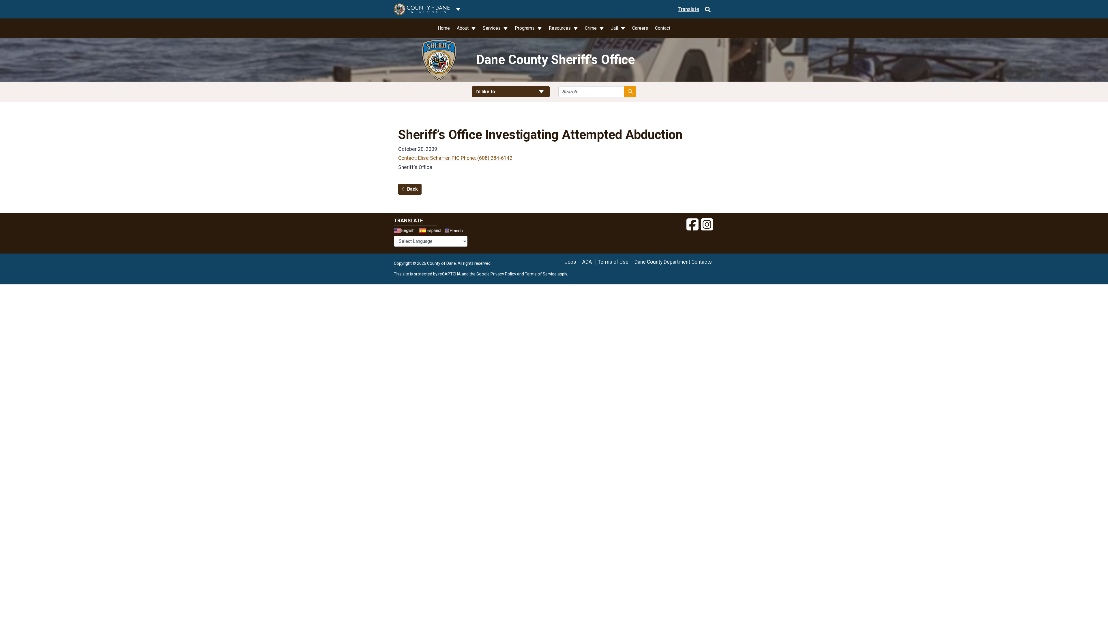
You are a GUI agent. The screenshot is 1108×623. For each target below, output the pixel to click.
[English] (406, 231)
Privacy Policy (503, 274)
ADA (587, 262)
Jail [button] (615, 28)
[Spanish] (431, 231)
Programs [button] (525, 28)
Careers (640, 28)
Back (412, 189)
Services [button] (492, 28)
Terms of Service (541, 274)
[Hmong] (456, 231)
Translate (688, 9)
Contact (662, 28)
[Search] (707, 9)
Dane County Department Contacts (673, 262)
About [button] (463, 28)
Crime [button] (591, 28)
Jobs (570, 262)
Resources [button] (560, 28)
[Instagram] (707, 225)
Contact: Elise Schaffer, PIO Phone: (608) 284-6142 (455, 158)
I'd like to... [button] (501, 91)
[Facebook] (692, 225)
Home (444, 28)
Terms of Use (613, 262)
